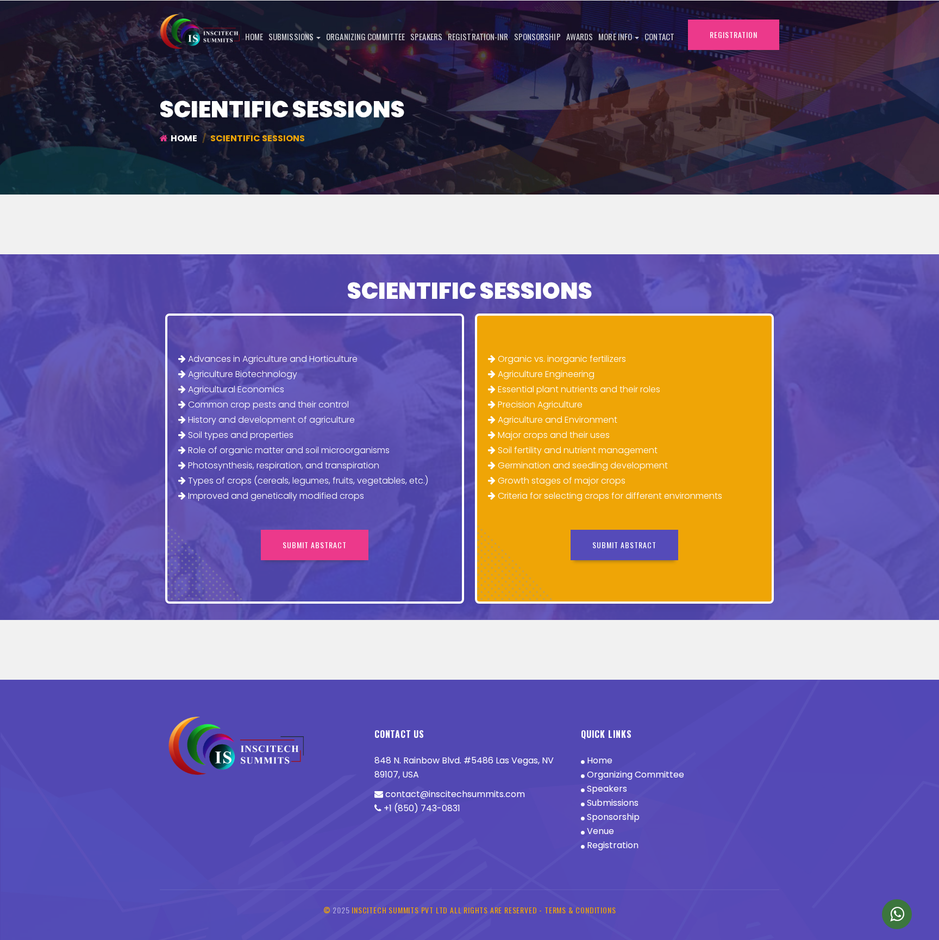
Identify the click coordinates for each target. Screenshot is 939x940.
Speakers (426, 36)
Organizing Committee (365, 36)
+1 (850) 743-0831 (420, 808)
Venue (599, 831)
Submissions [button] (291, 36)
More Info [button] (616, 36)
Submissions (611, 803)
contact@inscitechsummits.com (454, 794)
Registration (611, 845)
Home (254, 36)
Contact (659, 36)
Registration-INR (478, 36)
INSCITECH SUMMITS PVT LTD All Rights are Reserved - (448, 910)
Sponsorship (537, 36)
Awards (579, 36)
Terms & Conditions (580, 910)
